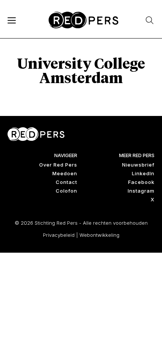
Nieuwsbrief (138, 165)
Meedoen (64, 173)
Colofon (66, 191)
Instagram (141, 191)
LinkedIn (143, 173)
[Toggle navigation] (11, 20)
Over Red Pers (58, 165)
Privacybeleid (59, 235)
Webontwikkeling (99, 235)
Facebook (141, 182)
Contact (66, 182)
